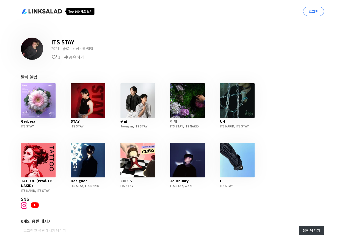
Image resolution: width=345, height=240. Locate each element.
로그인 (313, 11)
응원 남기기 (311, 230)
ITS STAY (27, 126)
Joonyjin (126, 126)
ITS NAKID (192, 126)
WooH (189, 185)
